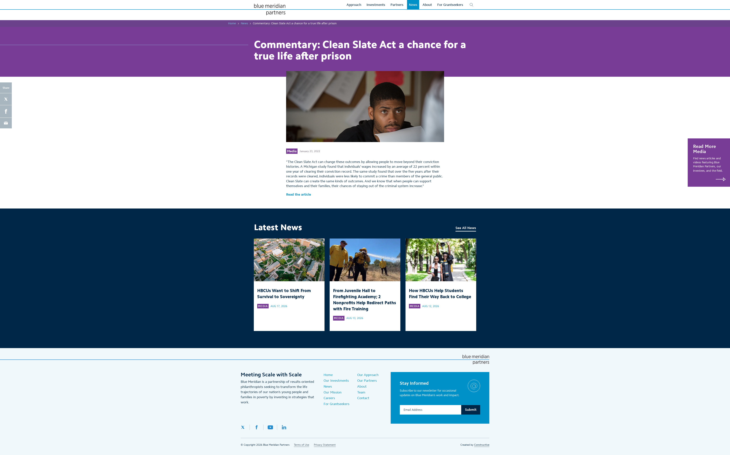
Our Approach (367, 375)
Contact (363, 398)
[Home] (269, 9)
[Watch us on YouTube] (270, 427)
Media (292, 151)
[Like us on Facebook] (256, 427)
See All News (465, 228)
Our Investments (336, 380)
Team (361, 392)
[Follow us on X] (245, 427)
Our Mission (332, 392)
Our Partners (367, 380)
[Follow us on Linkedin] (284, 427)
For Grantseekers (336, 404)
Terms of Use (301, 444)
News (244, 23)
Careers (329, 398)
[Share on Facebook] (6, 111)
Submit (470, 410)
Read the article (298, 194)
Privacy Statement (325, 444)
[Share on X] (6, 99)
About (362, 386)
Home (232, 23)
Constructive (481, 444)
